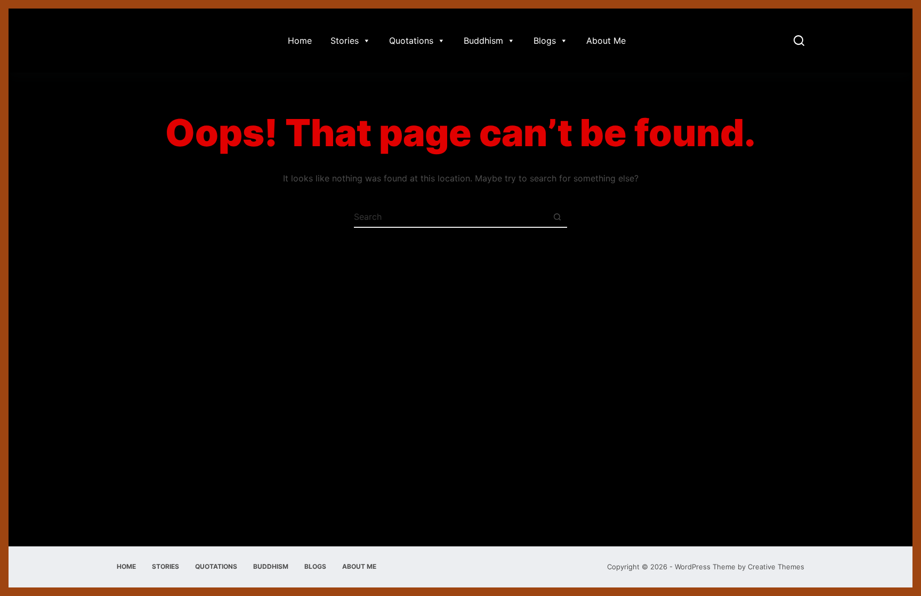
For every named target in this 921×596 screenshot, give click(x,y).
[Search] (799, 40)
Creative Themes (776, 566)
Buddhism (483, 40)
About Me (606, 40)
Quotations (411, 40)
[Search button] (557, 216)
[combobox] (450, 216)
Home (300, 40)
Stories (344, 40)
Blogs (545, 40)
